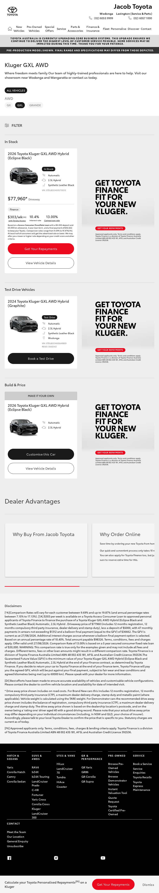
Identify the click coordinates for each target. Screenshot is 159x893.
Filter (17, 125)
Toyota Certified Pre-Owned (117, 810)
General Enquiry (17, 841)
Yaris (10, 767)
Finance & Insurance (92, 29)
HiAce (61, 782)
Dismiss (148, 884)
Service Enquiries (139, 770)
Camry (11, 776)
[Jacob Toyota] (12, 11)
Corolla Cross (41, 804)
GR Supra (87, 781)
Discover (133, 29)
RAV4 (35, 767)
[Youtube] (103, 858)
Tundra (61, 777)
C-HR (35, 790)
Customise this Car (40, 454)
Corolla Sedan (16, 781)
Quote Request (113, 799)
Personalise (118, 29)
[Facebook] (9, 858)
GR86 (85, 772)
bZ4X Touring (40, 776)
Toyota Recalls (142, 777)
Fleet (106, 29)
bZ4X (35, 772)
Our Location (15, 836)
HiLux (60, 764)
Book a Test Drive (41, 358)
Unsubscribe (15, 846)
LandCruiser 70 (65, 770)
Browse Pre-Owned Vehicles (116, 768)
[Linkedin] (149, 858)
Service (61, 29)
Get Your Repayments (40, 248)
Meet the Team (16, 832)
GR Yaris (86, 767)
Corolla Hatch (16, 772)
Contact (146, 29)
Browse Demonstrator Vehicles (117, 780)
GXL (19, 105)
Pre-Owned (116, 755)
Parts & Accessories (75, 29)
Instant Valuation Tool (117, 791)
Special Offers (49, 29)
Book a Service (142, 764)
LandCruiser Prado (40, 783)
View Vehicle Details (41, 262)
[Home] (10, 28)
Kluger (36, 809)
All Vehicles (16, 90)
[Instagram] (56, 858)
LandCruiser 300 (40, 815)
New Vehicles (19, 29)
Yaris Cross (39, 799)
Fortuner (37, 795)
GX (9, 105)
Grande (35, 105)
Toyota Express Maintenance (141, 786)
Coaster (62, 787)
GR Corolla (88, 776)
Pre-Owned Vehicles (34, 29)
